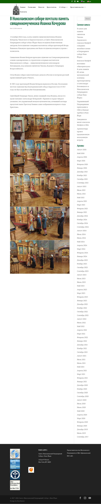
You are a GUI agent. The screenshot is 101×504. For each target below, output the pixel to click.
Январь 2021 (82, 381)
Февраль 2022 (82, 337)
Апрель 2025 (82, 201)
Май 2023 (80, 286)
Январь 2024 (82, 256)
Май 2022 (80, 326)
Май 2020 (80, 411)
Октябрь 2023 (82, 267)
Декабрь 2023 (82, 260)
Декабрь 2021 (82, 345)
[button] (17, 127)
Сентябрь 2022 (82, 315)
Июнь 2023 (81, 282)
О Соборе (62, 7)
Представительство (77, 7)
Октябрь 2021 (82, 352)
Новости (41, 7)
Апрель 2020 (82, 415)
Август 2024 (81, 230)
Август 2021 (81, 356)
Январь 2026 (82, 168)
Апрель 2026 (82, 157)
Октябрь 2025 (82, 179)
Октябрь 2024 (82, 223)
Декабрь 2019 (82, 429)
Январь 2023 (82, 300)
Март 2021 (81, 374)
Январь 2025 (82, 212)
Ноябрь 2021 (82, 348)
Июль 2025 (81, 190)
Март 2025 (81, 205)
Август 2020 (81, 400)
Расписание (32, 7)
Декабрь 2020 (82, 385)
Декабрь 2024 (82, 216)
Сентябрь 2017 (82, 437)
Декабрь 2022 (82, 304)
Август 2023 (81, 275)
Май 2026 (80, 153)
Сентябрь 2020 (82, 396)
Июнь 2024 (81, 238)
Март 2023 (81, 293)
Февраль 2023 (82, 297)
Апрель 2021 (82, 370)
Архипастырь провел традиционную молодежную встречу (83, 134)
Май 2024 (80, 242)
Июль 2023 (81, 278)
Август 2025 (81, 186)
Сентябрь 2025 (82, 183)
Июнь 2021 (81, 363)
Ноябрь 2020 (82, 389)
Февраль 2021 (82, 378)
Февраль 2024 (82, 253)
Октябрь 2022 (82, 311)
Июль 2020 (81, 403)
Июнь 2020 (81, 407)
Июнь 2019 (81, 433)
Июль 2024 (81, 234)
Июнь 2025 (81, 194)
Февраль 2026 (82, 164)
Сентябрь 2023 (82, 271)
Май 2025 (80, 197)
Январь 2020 (82, 426)
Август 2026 (81, 149)
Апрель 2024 (82, 245)
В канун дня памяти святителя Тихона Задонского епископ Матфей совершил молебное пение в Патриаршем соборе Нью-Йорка (84, 42)
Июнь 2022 (81, 322)
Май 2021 (80, 367)
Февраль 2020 (82, 422)
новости (19, 28)
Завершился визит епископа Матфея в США (83, 122)
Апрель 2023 (82, 289)
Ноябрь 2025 (82, 175)
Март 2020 (81, 418)
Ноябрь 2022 (82, 308)
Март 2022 (81, 334)
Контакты (23, 12)
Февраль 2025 (82, 208)
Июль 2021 (81, 359)
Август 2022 (81, 319)
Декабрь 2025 (82, 172)
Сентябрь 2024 (82, 227)
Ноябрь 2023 (82, 264)
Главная (22, 7)
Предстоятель (51, 7)
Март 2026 (81, 161)
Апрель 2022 (82, 330)
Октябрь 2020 (82, 392)
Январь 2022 (82, 341)
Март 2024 (81, 249)
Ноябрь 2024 (82, 219)
